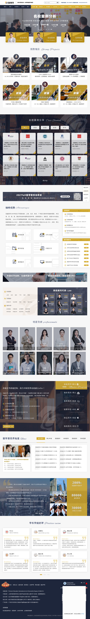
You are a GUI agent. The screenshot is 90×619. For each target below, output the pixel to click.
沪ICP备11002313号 (57, 615)
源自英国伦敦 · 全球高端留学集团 (25, 2)
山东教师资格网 (28, 610)
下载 (86, 244)
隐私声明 (43, 585)
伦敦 (24, 295)
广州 (20, 295)
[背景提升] (19, 263)
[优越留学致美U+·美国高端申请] (45, 22)
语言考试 (55, 6)
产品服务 (70, 6)
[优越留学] (9, 2)
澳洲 (28, 6)
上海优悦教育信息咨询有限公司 (41, 615)
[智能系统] (47, 263)
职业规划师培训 (7, 610)
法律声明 (32, 585)
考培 (24, 302)
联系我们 (84, 6)
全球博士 (34, 6)
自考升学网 (20, 610)
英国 (5, 6)
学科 (20, 302)
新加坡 (22, 6)
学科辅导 (48, 6)
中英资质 (62, 6)
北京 (12, 295)
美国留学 (14, 610)
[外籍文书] (47, 249)
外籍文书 (9, 302)
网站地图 (37, 585)
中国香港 (16, 6)
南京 (16, 295)
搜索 (57, 2)
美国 (10, 6)
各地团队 (77, 6)
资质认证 (15, 585)
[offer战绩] (47, 236)
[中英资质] (19, 236)
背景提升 (41, 6)
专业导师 (15, 302)
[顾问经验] (19, 249)
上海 (8, 295)
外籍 (29, 295)
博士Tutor (30, 302)
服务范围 (20, 585)
